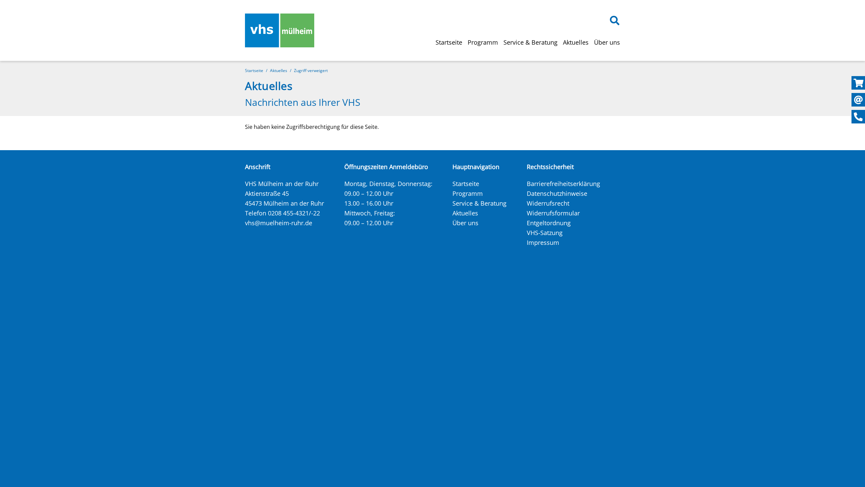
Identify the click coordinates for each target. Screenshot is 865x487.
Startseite (449, 42)
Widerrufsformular (553, 213)
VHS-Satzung (545, 233)
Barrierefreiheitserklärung (563, 184)
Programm (483, 42)
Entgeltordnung (549, 223)
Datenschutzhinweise (557, 193)
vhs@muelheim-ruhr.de (278, 223)
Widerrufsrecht (548, 203)
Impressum (543, 242)
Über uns (607, 42)
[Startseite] (279, 30)
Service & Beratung (530, 42)
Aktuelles (576, 42)
